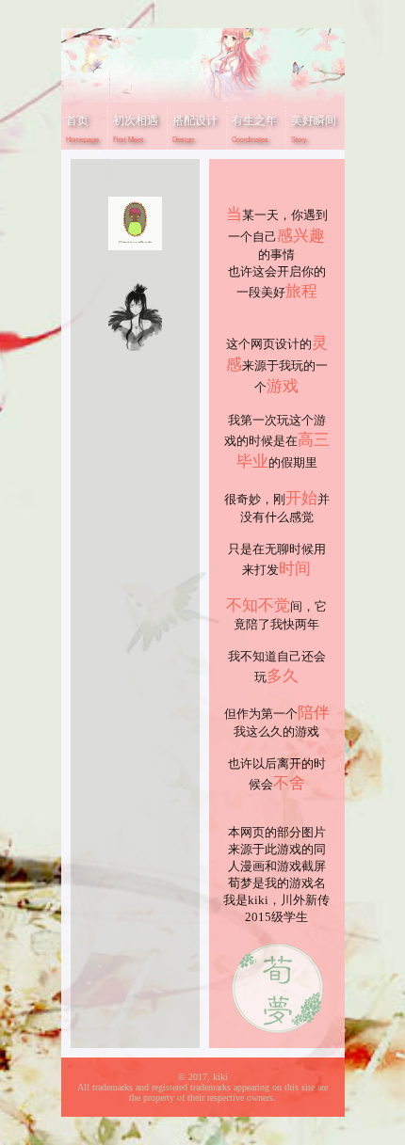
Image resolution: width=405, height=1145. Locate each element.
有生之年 (254, 127)
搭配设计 (195, 127)
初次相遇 (135, 127)
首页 (82, 127)
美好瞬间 (313, 127)
